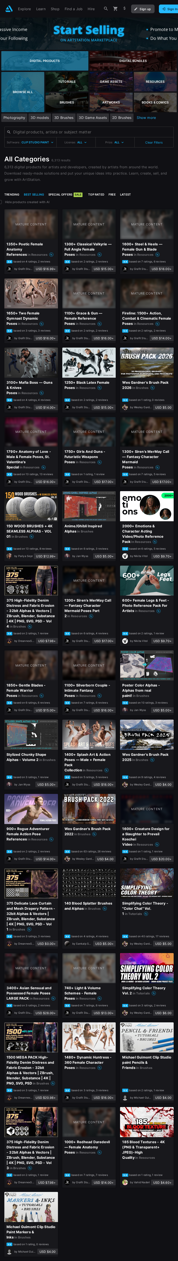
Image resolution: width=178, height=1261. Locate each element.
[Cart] (115, 8)
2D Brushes (121, 117)
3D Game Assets (93, 117)
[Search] (106, 8)
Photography (14, 117)
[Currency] (124, 8)
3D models (40, 117)
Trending (12, 194)
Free (112, 194)
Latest (125, 194)
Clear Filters (154, 142)
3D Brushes (63, 117)
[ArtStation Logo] (9, 8)
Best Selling (34, 194)
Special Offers (64, 194)
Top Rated (96, 194)
